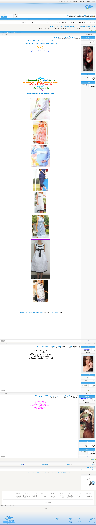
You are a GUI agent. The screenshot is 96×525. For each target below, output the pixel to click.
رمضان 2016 (53, 493)
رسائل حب (53, 497)
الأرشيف (4, 505)
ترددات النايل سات (25, 497)
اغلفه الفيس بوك (17, 497)
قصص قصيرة (61, 495)
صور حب (68, 1)
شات (92, 1)
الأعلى (2, 505)
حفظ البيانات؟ (3, 14)
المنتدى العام (80, 493)
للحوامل (46, 40)
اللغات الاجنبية (79, 495)
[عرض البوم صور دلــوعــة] (88, 390)
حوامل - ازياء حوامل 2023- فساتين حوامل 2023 (63, 37)
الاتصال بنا (13, 505)
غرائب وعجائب (34, 495)
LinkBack (19, 32)
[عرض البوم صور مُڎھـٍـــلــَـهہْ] (88, 341)
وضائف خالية (26, 493)
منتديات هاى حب (91, 15)
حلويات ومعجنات (25, 496)
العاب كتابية (53, 495)
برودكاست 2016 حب (70, 498)
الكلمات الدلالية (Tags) (91, 467)
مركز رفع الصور (77, 1)
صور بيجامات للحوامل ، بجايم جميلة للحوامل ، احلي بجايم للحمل (72, 26)
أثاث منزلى (44, 496)
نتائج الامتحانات (88, 495)
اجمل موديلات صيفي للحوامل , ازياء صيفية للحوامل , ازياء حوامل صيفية (37, 472)
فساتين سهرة (17, 495)
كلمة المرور (16, 17)
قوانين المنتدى (93, 488)
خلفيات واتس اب (43, 497)
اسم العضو (15, 14)
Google (22, 464)
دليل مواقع (86, 1)
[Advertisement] (40, 67)
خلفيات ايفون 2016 (62, 498)
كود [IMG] (93, 483)
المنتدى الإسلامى (88, 493)
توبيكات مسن (35, 497)
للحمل (51, 40)
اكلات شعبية (35, 496)
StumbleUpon (44, 464)
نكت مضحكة (44, 495)
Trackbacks (92, 485)
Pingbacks (92, 486)
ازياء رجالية (53, 496)
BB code (93, 481)
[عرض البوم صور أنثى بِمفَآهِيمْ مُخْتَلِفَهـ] (87, 456)
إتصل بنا (61, 1)
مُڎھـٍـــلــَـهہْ (69, 346)
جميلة (29, 40)
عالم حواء (80, 496)
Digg (93, 464)
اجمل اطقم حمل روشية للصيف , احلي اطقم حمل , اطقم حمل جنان (59, 472)
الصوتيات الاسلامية (61, 493)
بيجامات (34, 40)
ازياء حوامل (89, 496)
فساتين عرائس (25, 495)
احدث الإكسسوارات (61, 497)
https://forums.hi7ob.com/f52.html (40, 94)
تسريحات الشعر (70, 496)
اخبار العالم (18, 493)
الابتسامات (93, 482)
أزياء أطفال (18, 496)
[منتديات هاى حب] (89, 10)
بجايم (38, 40)
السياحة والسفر (43, 493)
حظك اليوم (35, 493)
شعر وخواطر (71, 495)
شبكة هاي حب (9, 505)
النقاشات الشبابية (70, 493)
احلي (42, 40)
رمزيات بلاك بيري (79, 497)
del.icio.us (68, 464)
